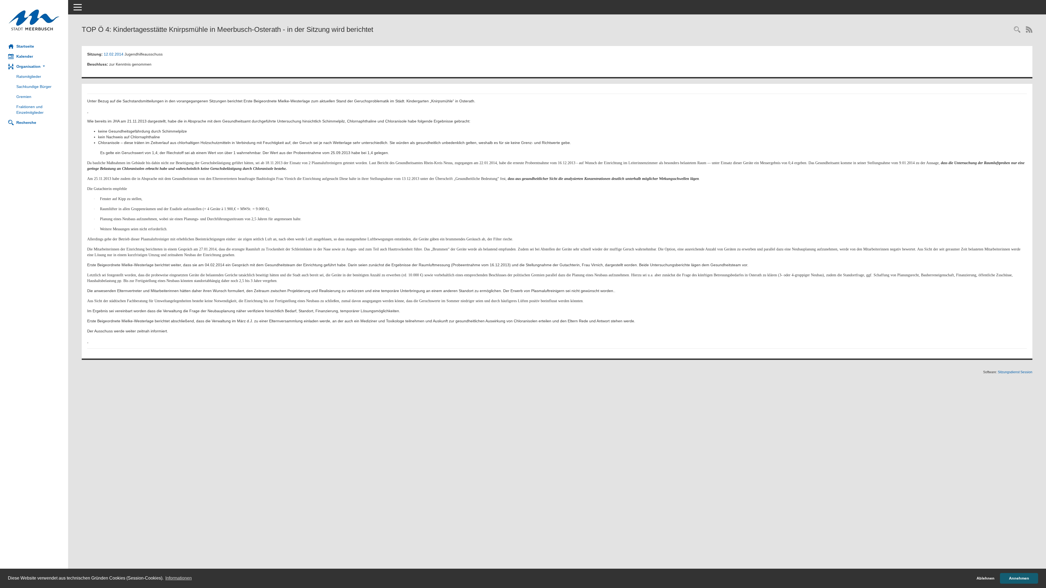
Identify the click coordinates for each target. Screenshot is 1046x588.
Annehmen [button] (1019, 578)
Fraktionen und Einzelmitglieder (30, 110)
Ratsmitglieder (28, 76)
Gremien (23, 96)
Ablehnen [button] (986, 578)
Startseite (25, 46)
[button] (34, 67)
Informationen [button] (178, 578)
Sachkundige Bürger (33, 86)
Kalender (24, 56)
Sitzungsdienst (1015, 372)
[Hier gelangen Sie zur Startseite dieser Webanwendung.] (34, 20)
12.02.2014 (113, 54)
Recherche (26, 122)
